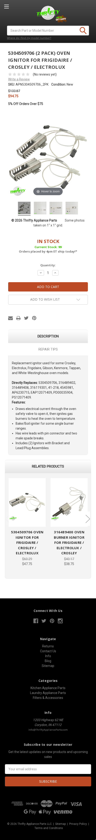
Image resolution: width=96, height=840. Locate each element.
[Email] (10, 318)
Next (87, 519)
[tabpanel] (27, 522)
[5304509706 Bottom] (71, 208)
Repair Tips (48, 349)
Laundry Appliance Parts (48, 693)
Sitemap (48, 666)
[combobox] (48, 30)
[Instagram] (60, 620)
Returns (48, 646)
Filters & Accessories (48, 698)
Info (48, 656)
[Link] (27, 502)
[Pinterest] (34, 318)
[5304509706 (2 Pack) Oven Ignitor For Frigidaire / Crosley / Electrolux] (24, 208)
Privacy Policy (78, 824)
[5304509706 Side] (56, 208)
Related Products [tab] (48, 466)
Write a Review (19, 79)
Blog (48, 661)
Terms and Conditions (48, 828)
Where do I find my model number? (29, 38)
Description (48, 336)
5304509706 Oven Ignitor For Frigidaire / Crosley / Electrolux (27, 542)
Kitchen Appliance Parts (48, 688)
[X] (26, 318)
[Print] (18, 318)
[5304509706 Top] (40, 208)
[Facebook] (35, 620)
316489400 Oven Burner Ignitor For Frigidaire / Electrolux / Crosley (69, 542)
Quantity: (48, 265)
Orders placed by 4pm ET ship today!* (48, 246)
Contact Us (48, 651)
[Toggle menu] (6, 6)
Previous (7, 519)
